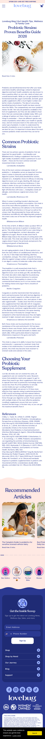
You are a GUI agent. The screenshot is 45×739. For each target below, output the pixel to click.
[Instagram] (16, 690)
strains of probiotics (9, 120)
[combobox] (8, 633)
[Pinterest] (22, 690)
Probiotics (5, 88)
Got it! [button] (34, 733)
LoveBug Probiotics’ (26, 387)
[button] (41, 6)
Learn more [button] (16, 736)
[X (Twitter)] (29, 690)
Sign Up (22, 641)
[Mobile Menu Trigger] (3, 6)
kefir (36, 99)
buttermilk (27, 99)
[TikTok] (36, 690)
